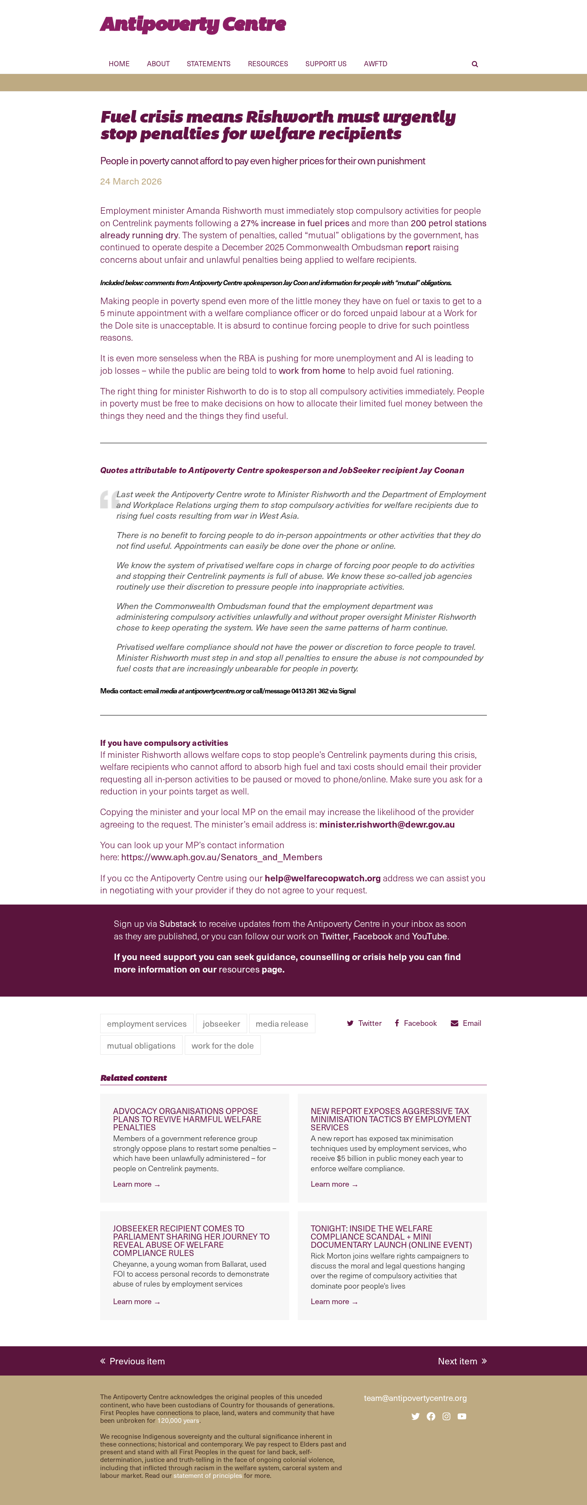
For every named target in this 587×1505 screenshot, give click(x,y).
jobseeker (221, 1023)
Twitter (335, 935)
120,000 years (178, 1420)
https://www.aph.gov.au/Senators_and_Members (221, 856)
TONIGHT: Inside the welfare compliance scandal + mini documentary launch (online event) (391, 1236)
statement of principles (208, 1475)
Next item (457, 1360)
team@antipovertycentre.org (415, 1397)
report (418, 246)
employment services (147, 1023)
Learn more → (137, 1183)
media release (282, 1023)
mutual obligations (141, 1045)
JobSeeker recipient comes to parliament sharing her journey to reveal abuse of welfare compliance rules (191, 1240)
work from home (312, 370)
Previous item (137, 1360)
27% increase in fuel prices (295, 222)
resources (239, 969)
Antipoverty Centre (192, 24)
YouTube (429, 935)
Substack (178, 923)
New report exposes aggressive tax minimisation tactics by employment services (391, 1119)
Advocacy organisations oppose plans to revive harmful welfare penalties (187, 1119)
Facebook (373, 935)
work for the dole (223, 1045)
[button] (475, 65)
